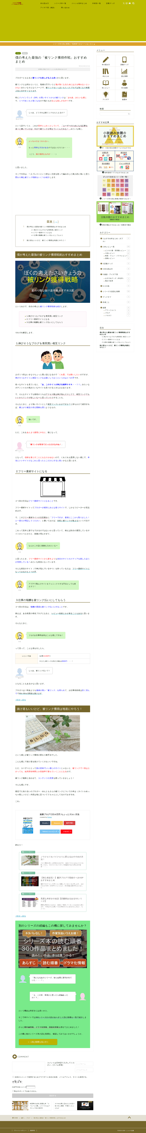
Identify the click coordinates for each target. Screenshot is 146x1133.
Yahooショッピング (49, 831)
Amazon (57, 823)
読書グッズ (110, 3)
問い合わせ (65, 8)
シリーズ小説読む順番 (116, 291)
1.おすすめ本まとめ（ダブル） (116, 240)
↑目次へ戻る (20, 700)
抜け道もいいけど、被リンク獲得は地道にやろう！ (46, 240)
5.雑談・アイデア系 (116, 274)
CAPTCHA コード (19, 1087)
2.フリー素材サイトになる (42, 232)
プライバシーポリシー (20, 1130)
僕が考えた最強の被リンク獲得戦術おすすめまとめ (46, 227)
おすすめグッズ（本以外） (117, 278)
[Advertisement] (73, 26)
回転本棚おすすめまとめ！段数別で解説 (116, 225)
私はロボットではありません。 (26, 1091)
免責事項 (32, 1130)
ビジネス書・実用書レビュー (117, 250)
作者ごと (116, 302)
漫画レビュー (117, 258)
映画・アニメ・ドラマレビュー (117, 256)
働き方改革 (117, 281)
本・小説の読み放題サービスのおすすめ (116, 148)
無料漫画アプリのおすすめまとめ (117, 172)
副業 (116, 308)
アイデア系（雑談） (48, 8)
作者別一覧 (96, 3)
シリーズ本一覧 (60, 3)
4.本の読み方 (116, 269)
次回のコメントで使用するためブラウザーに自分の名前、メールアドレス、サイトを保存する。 (51, 1077)
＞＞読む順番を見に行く (38, 1042)
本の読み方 (44, 3)
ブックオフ (116, 297)
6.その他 (116, 286)
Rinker (49, 817)
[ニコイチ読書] (19, 4)
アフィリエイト (117, 310)
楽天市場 (69, 823)
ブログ (18, 53)
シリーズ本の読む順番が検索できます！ (116, 199)
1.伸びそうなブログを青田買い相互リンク (48, 230)
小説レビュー (117, 253)
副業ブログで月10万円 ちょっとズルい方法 (59, 814)
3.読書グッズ (116, 263)
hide (56, 222)
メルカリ (66, 831)
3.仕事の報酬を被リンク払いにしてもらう (48, 235)
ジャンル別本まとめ (79, 3)
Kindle (45, 823)
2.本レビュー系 (116, 247)
